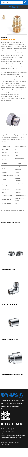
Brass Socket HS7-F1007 (10, 339)
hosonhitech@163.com (10, 429)
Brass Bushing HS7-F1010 (10, 269)
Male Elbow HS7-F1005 (9, 304)
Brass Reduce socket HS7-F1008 (12, 374)
